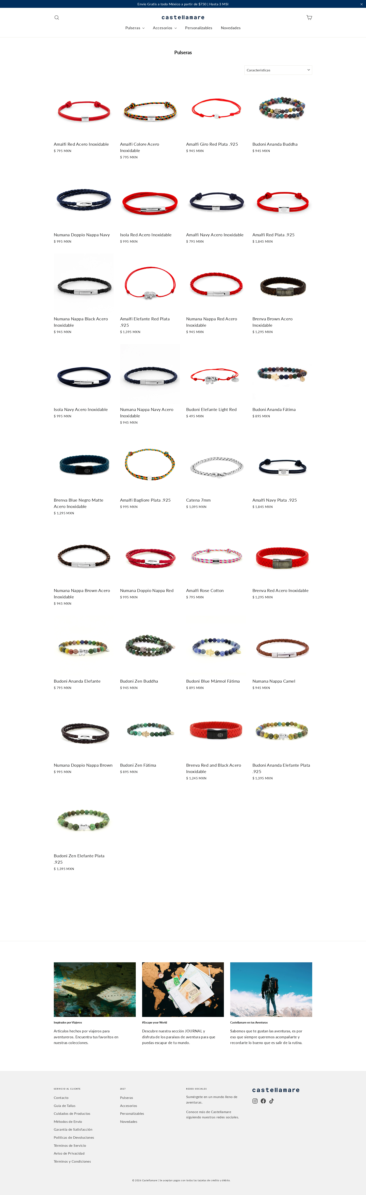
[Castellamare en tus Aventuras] (271, 989)
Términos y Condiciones (72, 1161)
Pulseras (133, 27)
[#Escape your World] (183, 989)
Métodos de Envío (68, 1121)
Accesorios (163, 27)
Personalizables (198, 27)
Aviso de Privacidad (69, 1153)
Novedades (231, 27)
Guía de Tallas (64, 1106)
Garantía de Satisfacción (73, 1129)
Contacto (61, 1097)
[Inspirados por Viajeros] (95, 989)
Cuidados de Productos (72, 1113)
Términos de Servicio (70, 1145)
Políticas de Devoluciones (74, 1137)
